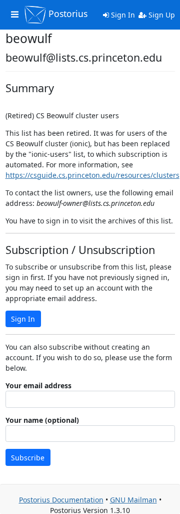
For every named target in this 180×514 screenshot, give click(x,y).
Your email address (39, 385)
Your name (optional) (42, 420)
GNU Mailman (133, 499)
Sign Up (160, 15)
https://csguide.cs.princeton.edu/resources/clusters (93, 175)
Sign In (122, 15)
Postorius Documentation (61, 499)
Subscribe (27, 457)
